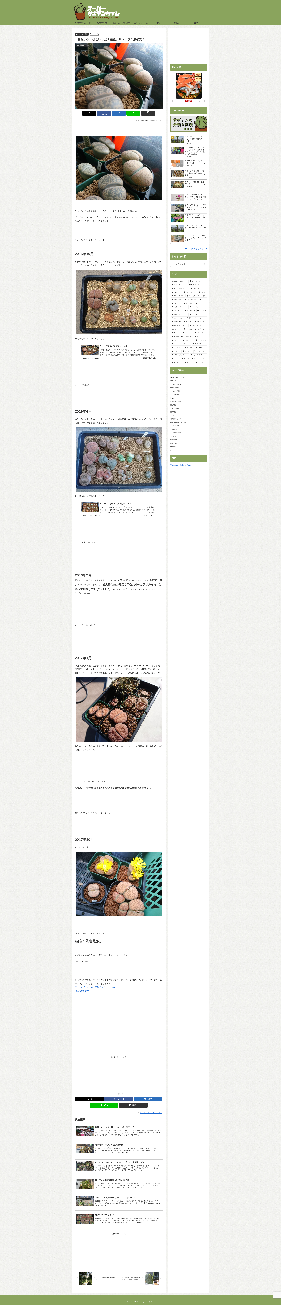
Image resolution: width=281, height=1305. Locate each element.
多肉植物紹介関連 (82, 34)
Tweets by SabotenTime (180, 465)
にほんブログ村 (82, 991)
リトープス (95, 34)
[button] (148, 113)
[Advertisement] (119, 128)
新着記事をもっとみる (197, 248)
